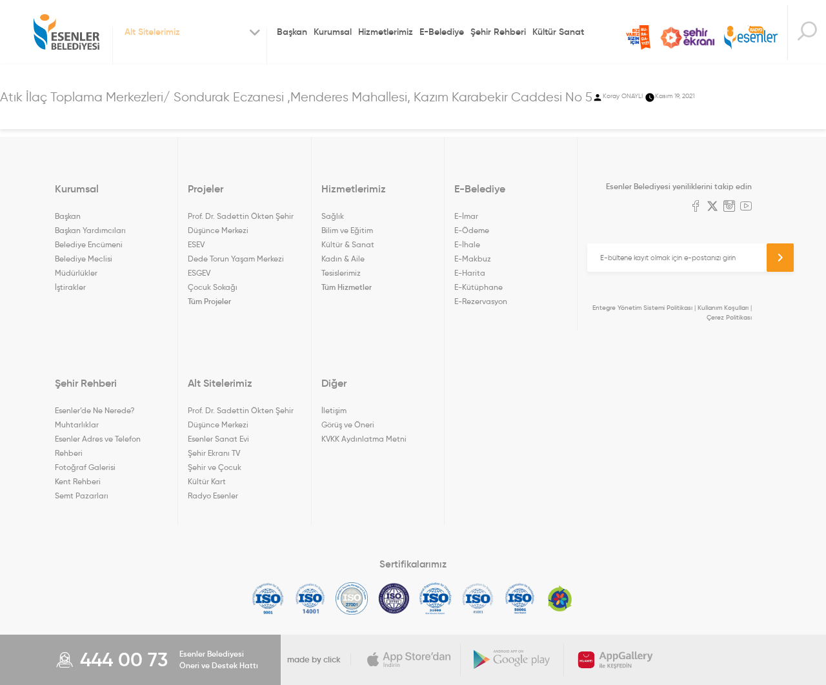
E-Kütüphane (478, 287)
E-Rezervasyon (480, 301)
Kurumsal (333, 31)
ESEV (196, 244)
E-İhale (467, 244)
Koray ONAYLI (623, 96)
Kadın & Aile (343, 258)
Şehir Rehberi (498, 31)
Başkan (292, 31)
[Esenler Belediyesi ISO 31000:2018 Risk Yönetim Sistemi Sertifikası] (436, 598)
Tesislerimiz (341, 273)
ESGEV (199, 273)
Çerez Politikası (729, 317)
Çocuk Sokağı (212, 287)
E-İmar (466, 216)
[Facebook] (695, 207)
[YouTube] (746, 207)
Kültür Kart (207, 481)
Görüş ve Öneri (347, 424)
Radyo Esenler (751, 38)
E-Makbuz (472, 258)
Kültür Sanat (558, 31)
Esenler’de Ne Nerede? (94, 410)
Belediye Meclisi (83, 258)
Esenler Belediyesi (66, 32)
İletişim (334, 410)
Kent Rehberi (78, 481)
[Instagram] (729, 207)
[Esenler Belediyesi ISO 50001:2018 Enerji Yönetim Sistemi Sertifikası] (520, 598)
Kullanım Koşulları (723, 307)
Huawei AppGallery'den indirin (615, 660)
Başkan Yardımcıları (90, 230)
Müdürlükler (76, 273)
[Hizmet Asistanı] (806, 32)
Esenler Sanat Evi (218, 439)
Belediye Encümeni (89, 244)
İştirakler (70, 287)
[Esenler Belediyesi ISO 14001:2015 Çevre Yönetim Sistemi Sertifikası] (310, 598)
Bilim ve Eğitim (347, 230)
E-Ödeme (471, 230)
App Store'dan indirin (409, 660)
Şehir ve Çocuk (214, 467)
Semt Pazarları (81, 495)
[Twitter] (712, 207)
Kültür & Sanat (347, 244)
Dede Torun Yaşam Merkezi (236, 258)
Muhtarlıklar (77, 424)
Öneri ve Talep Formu (638, 37)
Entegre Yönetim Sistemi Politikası (642, 307)
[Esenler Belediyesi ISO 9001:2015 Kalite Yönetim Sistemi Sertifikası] (268, 598)
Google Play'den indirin (512, 660)
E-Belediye (441, 31)
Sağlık (332, 216)
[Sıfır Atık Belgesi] (560, 598)
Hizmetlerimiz (385, 31)
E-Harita (469, 273)
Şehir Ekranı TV (687, 38)
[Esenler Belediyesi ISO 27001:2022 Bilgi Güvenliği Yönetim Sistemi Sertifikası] (352, 598)
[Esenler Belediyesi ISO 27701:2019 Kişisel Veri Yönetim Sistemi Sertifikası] (394, 598)
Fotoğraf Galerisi (85, 467)
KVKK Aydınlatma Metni (364, 439)
